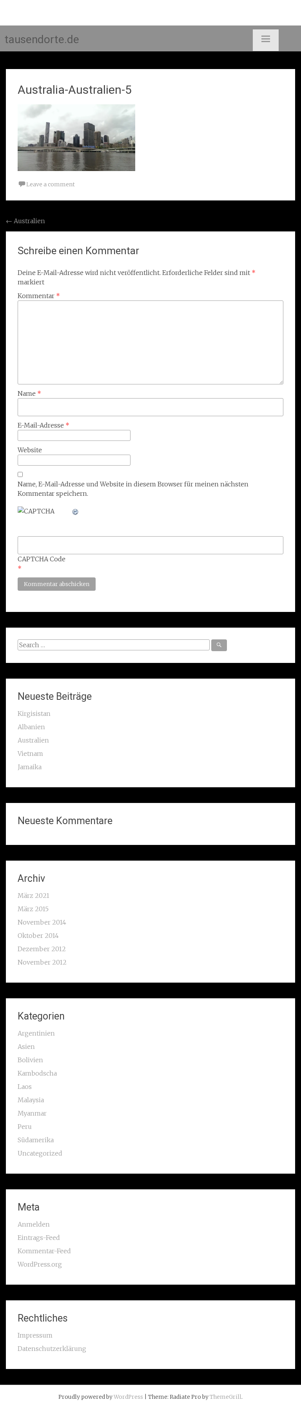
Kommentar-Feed (44, 1251)
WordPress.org (40, 1264)
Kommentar (39, 296)
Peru (25, 1126)
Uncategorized (40, 1153)
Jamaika (30, 767)
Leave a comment (50, 184)
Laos (25, 1086)
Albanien (31, 727)
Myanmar (32, 1113)
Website (30, 450)
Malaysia (31, 1100)
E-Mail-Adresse (43, 425)
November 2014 (42, 922)
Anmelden (34, 1224)
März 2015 (33, 909)
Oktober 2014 (38, 935)
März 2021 (33, 895)
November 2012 (42, 962)
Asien (26, 1046)
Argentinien (36, 1033)
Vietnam (30, 753)
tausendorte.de (42, 39)
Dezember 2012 (42, 949)
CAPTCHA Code (41, 559)
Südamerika (36, 1140)
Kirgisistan (34, 713)
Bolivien (30, 1060)
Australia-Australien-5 (75, 89)
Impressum (35, 1335)
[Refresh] (75, 511)
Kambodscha (37, 1073)
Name (29, 393)
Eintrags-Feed (39, 1238)
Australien (25, 221)
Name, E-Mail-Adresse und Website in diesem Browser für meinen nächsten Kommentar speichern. (133, 488)
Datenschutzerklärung (52, 1349)
